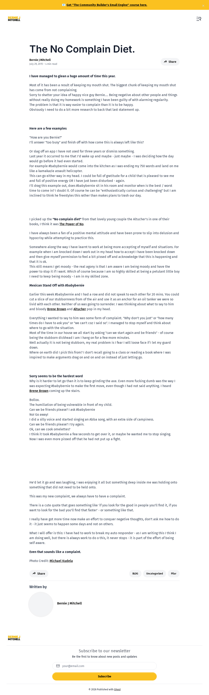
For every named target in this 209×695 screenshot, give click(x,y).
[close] (203, 6)
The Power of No (71, 224)
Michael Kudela (61, 561)
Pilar (173, 573)
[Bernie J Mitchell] (40, 604)
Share (172, 62)
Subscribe (104, 676)
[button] (198, 18)
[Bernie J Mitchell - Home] (14, 19)
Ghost (117, 689)
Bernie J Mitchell (40, 60)
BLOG (135, 573)
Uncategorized (154, 573)
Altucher (79, 309)
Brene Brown (56, 309)
